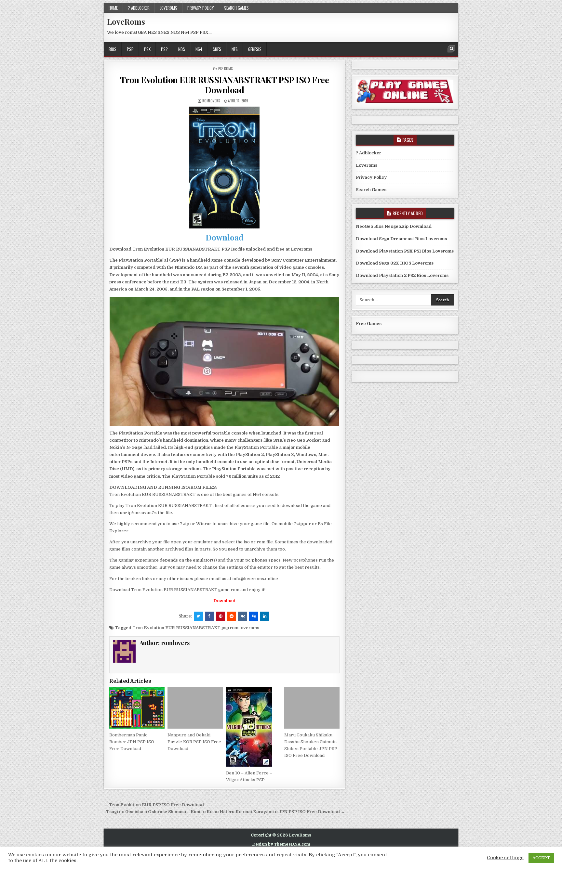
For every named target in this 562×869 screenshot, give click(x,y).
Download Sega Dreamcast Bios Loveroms (401, 238)
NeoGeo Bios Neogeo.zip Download (394, 226)
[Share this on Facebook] (209, 616)
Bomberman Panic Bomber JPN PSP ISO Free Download (131, 742)
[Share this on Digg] (253, 616)
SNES (217, 49)
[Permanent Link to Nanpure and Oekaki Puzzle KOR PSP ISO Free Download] (195, 708)
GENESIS (254, 49)
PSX (147, 49)
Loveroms (168, 8)
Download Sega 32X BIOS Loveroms (395, 263)
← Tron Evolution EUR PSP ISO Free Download (154, 804)
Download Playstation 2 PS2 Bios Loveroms (402, 275)
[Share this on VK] (242, 616)
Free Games (368, 323)
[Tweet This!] (198, 616)
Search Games (236, 8)
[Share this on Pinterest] (220, 616)
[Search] (451, 49)
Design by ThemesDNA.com (281, 844)
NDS (181, 49)
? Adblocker (139, 8)
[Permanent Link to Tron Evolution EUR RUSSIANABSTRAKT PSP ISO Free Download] (224, 167)
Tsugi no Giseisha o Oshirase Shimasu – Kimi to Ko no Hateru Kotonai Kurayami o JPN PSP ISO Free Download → (225, 811)
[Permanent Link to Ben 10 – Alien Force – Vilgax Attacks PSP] (253, 727)
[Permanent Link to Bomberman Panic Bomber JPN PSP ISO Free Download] (137, 708)
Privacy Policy (200, 8)
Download (225, 237)
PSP (130, 49)
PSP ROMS (225, 68)
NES (235, 49)
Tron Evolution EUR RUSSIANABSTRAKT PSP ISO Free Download (224, 85)
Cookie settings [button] (505, 858)
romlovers (211, 100)
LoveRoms (126, 21)
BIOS (112, 49)
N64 (198, 49)
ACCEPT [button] (541, 857)
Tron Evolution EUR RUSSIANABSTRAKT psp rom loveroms (195, 627)
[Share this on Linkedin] (264, 616)
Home (113, 8)
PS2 (164, 49)
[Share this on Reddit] (231, 616)
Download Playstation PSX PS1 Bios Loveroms (405, 251)
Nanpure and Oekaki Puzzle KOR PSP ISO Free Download (194, 742)
